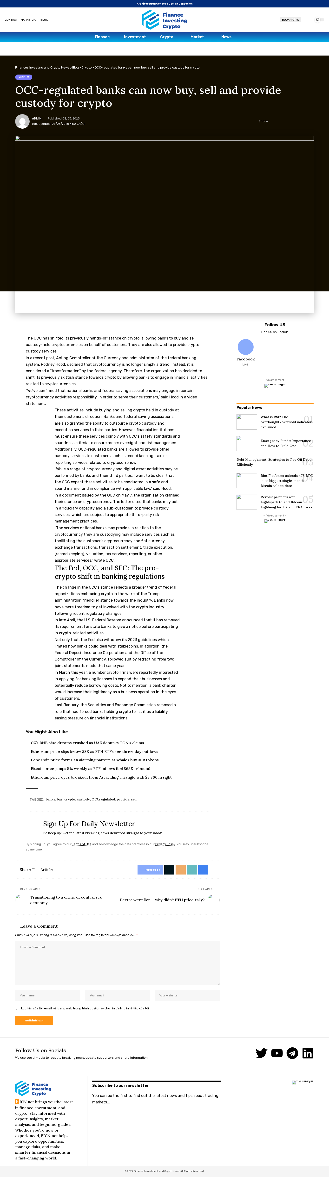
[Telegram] (292, 1053)
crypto (69, 799)
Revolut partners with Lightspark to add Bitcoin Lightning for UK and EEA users (286, 502)
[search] (306, 20)
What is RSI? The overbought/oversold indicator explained (286, 422)
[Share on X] (280, 121)
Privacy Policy (165, 844)
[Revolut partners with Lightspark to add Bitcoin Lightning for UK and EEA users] (247, 502)
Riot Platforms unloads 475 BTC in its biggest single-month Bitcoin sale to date (287, 480)
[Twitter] (262, 1053)
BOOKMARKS (290, 19)
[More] (310, 121)
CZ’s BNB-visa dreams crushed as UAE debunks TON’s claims (87, 742)
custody (83, 799)
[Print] (303, 121)
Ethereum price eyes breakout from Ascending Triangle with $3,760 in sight (101, 777)
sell (134, 799)
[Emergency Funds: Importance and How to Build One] (247, 443)
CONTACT (11, 19)
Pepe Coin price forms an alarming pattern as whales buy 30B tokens (95, 759)
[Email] (288, 121)
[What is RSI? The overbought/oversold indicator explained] (247, 422)
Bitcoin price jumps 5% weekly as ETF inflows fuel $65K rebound (90, 768)
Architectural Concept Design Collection (164, 4)
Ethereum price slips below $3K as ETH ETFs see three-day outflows (94, 751)
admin (36, 118)
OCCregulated (103, 799)
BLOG (44, 19)
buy (60, 799)
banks (50, 799)
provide (123, 799)
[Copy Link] (295, 121)
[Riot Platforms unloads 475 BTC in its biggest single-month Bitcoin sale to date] (247, 480)
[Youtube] (277, 1053)
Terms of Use (82, 844)
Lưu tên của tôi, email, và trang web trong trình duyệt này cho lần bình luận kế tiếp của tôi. (85, 1008)
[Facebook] (246, 353)
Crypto (24, 77)
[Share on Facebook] (273, 121)
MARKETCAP (29, 19)
